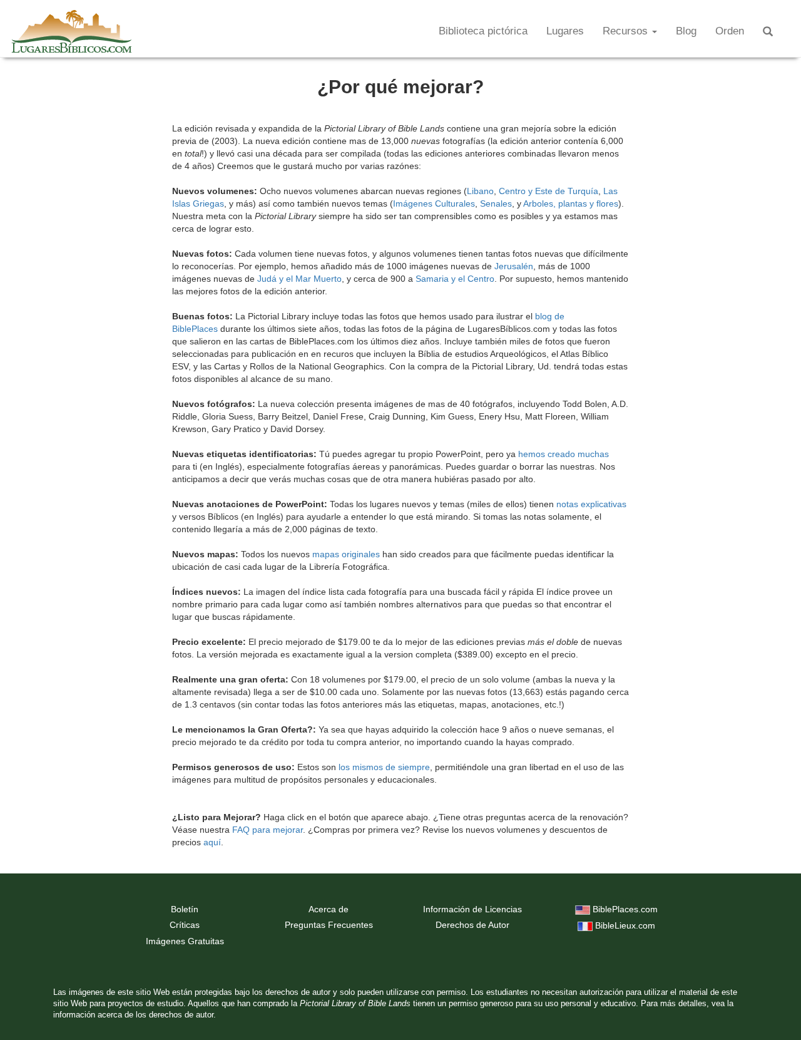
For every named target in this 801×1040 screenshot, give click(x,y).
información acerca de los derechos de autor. (134, 1015)
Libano (480, 191)
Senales (496, 203)
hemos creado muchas (563, 454)
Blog (686, 31)
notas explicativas (591, 504)
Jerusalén (513, 266)
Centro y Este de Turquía (548, 191)
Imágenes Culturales (434, 203)
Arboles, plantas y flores (570, 203)
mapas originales (346, 554)
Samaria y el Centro (455, 279)
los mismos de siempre (384, 767)
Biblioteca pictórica (483, 31)
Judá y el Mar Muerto (299, 279)
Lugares (565, 31)
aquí (212, 842)
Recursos (627, 31)
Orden (729, 31)
